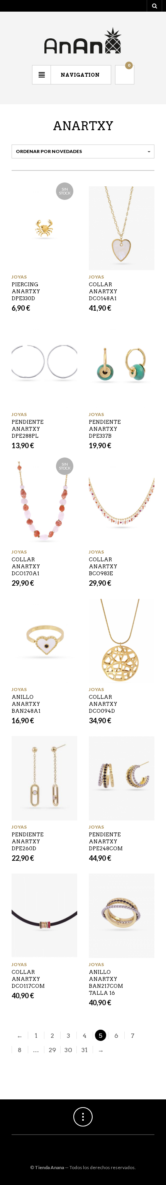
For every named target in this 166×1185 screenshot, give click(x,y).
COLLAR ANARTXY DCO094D (103, 704)
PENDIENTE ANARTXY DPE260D (28, 841)
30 (68, 1050)
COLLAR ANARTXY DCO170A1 (26, 566)
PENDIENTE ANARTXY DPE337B (105, 429)
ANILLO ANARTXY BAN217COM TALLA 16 (106, 982)
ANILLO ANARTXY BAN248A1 (26, 704)
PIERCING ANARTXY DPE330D (26, 291)
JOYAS (19, 277)
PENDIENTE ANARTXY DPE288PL (28, 429)
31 (84, 1050)
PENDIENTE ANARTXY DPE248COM (106, 841)
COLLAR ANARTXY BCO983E (103, 566)
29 (52, 1050)
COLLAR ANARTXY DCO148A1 (103, 291)
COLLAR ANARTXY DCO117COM (28, 979)
